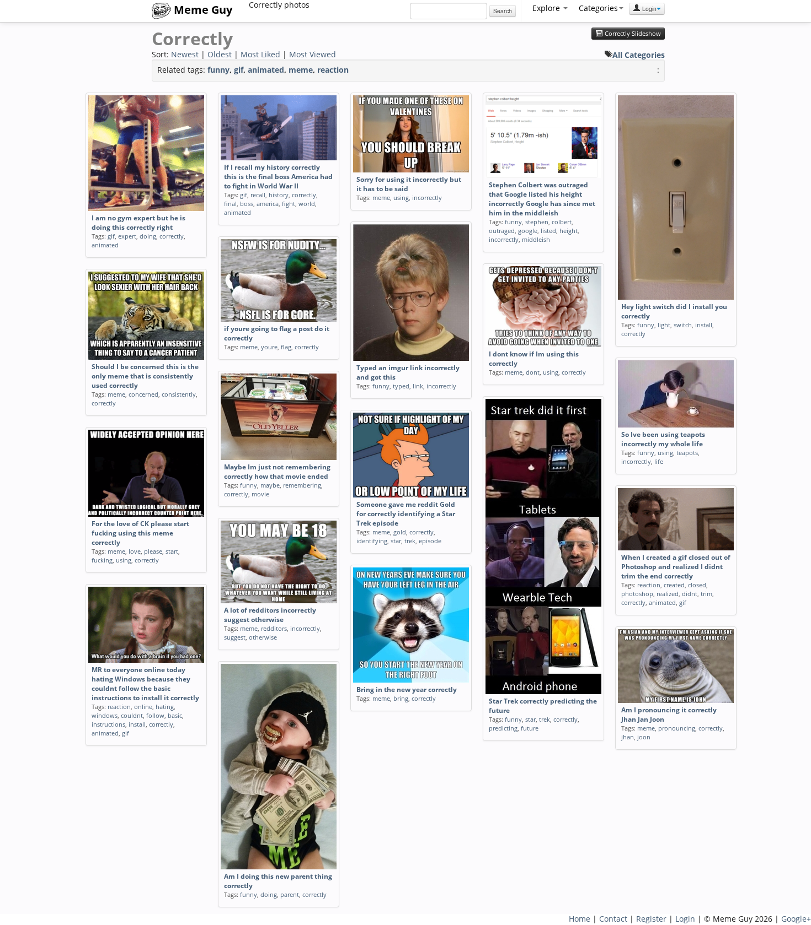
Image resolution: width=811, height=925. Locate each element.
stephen (536, 222)
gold (399, 532)
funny (218, 69)
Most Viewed (312, 54)
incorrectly (427, 197)
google (527, 230)
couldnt (132, 715)
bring (400, 698)
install (703, 325)
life (658, 461)
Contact (613, 918)
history (279, 195)
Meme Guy (201, 9)
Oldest (219, 54)
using (401, 197)
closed (697, 585)
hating (165, 706)
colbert (562, 222)
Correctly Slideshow (632, 33)
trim (706, 593)
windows (105, 715)
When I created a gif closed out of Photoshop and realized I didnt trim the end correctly (675, 566)
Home (579, 918)
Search (502, 11)
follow (155, 715)
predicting (503, 728)
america (268, 203)
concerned (143, 394)
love (135, 551)
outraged (502, 230)
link (418, 386)
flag (286, 347)
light (664, 325)
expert (127, 236)
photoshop (637, 593)
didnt (689, 593)
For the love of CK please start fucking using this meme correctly (140, 533)
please (153, 551)
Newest (185, 54)
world (306, 203)
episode (430, 541)
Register (651, 918)
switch (683, 325)
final (230, 203)
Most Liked (260, 54)
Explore (547, 8)
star (530, 719)
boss (246, 203)
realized (668, 593)
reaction (333, 69)
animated (266, 69)
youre (269, 347)
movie (260, 494)
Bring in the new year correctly (406, 689)
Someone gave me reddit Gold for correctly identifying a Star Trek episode (405, 513)
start (172, 551)
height (568, 230)
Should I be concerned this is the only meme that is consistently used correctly (145, 376)
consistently (179, 394)
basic (175, 715)
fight (288, 203)
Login (649, 8)
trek (544, 719)
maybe (270, 485)
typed (401, 386)
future (529, 728)
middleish (536, 239)
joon (643, 737)
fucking (102, 560)
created (674, 585)
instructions (108, 724)
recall (257, 195)
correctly (171, 236)
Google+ (796, 918)
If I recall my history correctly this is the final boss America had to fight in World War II (278, 176)
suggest (235, 637)
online (143, 706)
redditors (274, 628)
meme (301, 69)
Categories (598, 8)
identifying (371, 541)
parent (289, 894)
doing (148, 236)
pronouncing (676, 728)
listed (548, 230)
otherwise (263, 637)
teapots (687, 452)
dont (533, 372)
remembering (302, 485)
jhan (627, 737)
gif (238, 69)
